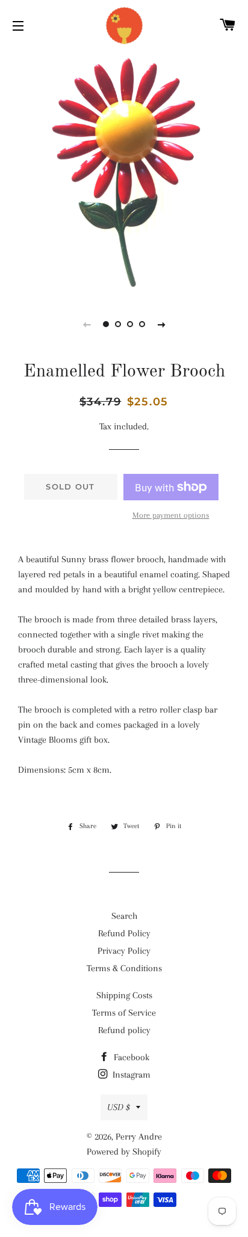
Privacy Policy (124, 950)
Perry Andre (139, 1136)
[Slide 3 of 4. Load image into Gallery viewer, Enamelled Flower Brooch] (130, 324)
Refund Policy (124, 933)
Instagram (130, 1074)
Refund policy (124, 1030)
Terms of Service (124, 1012)
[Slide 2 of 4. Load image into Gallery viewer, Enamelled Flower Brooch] (118, 324)
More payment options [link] (170, 515)
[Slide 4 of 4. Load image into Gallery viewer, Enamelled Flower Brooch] (142, 324)
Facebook (130, 1057)
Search (124, 915)
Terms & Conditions (124, 968)
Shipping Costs (124, 995)
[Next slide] (161, 324)
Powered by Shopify (124, 1151)
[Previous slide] (86, 324)
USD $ (118, 1107)
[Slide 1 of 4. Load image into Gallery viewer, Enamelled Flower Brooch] (106, 324)
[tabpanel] (124, 172)
